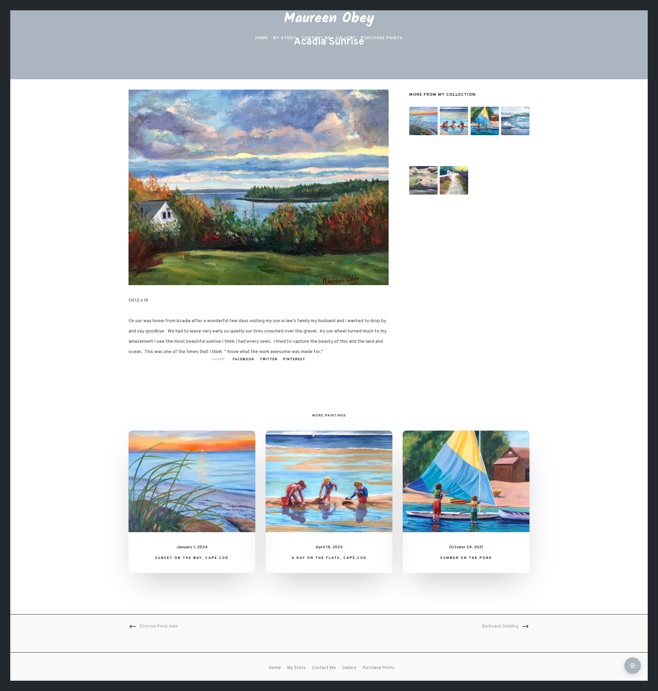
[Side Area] (632, 665)
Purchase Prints (378, 668)
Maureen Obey (329, 18)
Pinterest (294, 359)
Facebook (243, 359)
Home (275, 668)
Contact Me (324, 668)
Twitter (269, 359)
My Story (296, 668)
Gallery (349, 668)
